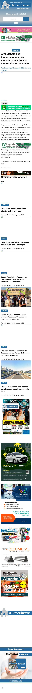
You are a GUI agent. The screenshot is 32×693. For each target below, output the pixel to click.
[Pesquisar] (26, 19)
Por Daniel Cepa (6, 359)
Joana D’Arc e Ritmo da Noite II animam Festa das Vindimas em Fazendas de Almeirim (14, 317)
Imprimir (4, 103)
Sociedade (16, 50)
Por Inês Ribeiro (6, 215)
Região (4, 238)
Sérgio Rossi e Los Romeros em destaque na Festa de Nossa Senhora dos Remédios (14, 279)
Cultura (4, 310)
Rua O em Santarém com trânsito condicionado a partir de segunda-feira (15, 389)
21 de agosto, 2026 (18, 248)
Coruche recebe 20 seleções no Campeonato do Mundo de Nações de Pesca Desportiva (15, 353)
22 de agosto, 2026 (18, 215)
